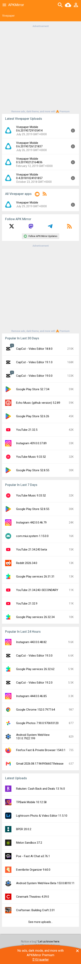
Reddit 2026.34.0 (26, 563)
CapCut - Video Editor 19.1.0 (34, 362)
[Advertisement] (40, 68)
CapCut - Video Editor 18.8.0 (34, 348)
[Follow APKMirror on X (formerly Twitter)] (11, 227)
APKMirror (16, 5)
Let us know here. (49, 941)
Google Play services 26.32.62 (35, 669)
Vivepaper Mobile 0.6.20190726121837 (29, 144)
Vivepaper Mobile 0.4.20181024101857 (29, 176)
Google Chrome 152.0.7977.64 (35, 709)
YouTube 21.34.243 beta (31, 549)
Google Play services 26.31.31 (35, 576)
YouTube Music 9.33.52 (31, 457)
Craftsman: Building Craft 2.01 (35, 910)
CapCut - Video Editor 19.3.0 (34, 655)
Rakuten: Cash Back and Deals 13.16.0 (40, 788)
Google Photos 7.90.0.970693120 (37, 723)
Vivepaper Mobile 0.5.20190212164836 (29, 160)
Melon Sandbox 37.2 (29, 842)
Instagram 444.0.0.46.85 (31, 696)
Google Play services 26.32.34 (35, 617)
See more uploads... (40, 921)
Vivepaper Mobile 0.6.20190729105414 (29, 128)
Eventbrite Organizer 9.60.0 (33, 869)
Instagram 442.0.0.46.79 (31, 522)
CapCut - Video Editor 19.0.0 (34, 375)
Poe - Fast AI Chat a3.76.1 (33, 856)
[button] (37, 195)
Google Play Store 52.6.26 (32, 416)
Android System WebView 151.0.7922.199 (33, 736)
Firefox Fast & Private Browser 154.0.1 (40, 750)
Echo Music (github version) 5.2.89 (38, 403)
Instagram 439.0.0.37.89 (31, 443)
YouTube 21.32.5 (26, 430)
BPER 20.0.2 (23, 829)
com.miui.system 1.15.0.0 (32, 536)
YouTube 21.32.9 (26, 603)
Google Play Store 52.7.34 (32, 389)
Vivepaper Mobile (27, 202)
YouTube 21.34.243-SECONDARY (37, 590)
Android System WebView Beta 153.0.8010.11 (45, 883)
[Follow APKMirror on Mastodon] (31, 227)
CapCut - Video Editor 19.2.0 (34, 682)
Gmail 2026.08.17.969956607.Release (40, 763)
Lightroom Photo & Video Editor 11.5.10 (41, 815)
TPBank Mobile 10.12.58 (31, 802)
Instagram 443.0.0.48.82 (31, 642)
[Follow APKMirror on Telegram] (50, 227)
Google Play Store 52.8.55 (32, 470)
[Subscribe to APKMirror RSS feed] (69, 227)
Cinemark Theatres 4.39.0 (32, 896)
